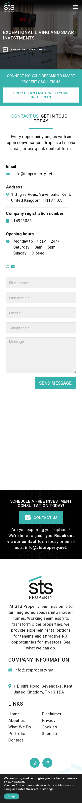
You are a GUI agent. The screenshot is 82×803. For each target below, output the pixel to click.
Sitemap (49, 733)
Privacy (49, 720)
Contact (15, 740)
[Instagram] (35, 763)
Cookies (49, 727)
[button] (75, 7)
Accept (11, 796)
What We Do (19, 727)
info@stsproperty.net (33, 173)
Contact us (45, 518)
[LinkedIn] (47, 763)
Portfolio (16, 733)
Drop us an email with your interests (41, 95)
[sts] (9, 7)
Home (14, 714)
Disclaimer (52, 714)
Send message (55, 383)
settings (48, 789)
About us (16, 720)
